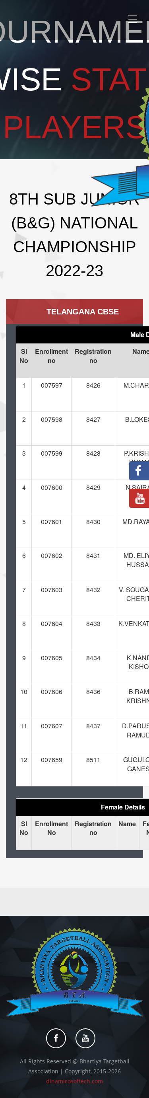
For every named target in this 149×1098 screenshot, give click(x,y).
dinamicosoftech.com (74, 1081)
